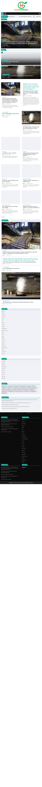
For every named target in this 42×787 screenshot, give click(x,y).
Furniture (3, 779)
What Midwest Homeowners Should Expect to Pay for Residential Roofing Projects (19, 716)
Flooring (3, 777)
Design (3, 773)
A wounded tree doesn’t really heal (19, 16)
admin (4, 46)
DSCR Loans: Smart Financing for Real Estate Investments (14, 540)
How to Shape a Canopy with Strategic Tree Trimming (13, 664)
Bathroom (3, 765)
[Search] (39, 13)
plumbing (4, 74)
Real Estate (4, 538)
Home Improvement (4, 784)
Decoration (3, 771)
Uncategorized (6, 721)
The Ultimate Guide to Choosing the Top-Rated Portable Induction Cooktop (17, 61)
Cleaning (4, 40)
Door (2, 775)
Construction (4, 769)
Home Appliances (6, 60)
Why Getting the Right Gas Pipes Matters (10, 209)
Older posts (3, 671)
